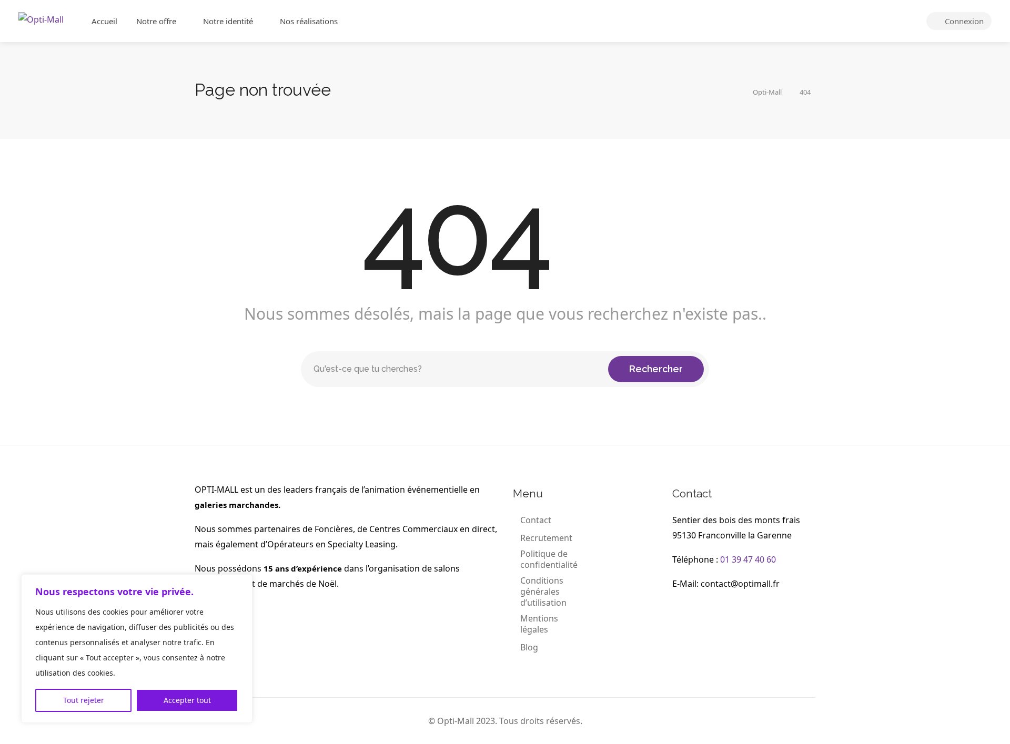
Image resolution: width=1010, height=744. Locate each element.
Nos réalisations (309, 21)
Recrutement (546, 538)
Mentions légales (539, 624)
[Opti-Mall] (41, 18)
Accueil (104, 21)
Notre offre (156, 21)
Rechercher (656, 368)
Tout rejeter (83, 700)
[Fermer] (241, 583)
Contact (535, 520)
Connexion (963, 21)
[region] (136, 648)
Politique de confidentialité (549, 559)
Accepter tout (187, 700)
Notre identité (228, 21)
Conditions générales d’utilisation (543, 591)
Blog (529, 647)
